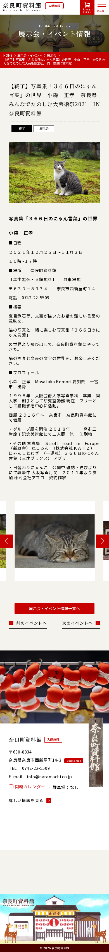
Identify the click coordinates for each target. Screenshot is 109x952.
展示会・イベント (29, 55)
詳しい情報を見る (26, 800)
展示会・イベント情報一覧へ (54, 608)
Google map (74, 760)
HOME (7, 55)
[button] (6, 541)
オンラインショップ (87, 10)
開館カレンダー (30, 786)
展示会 (51, 55)
